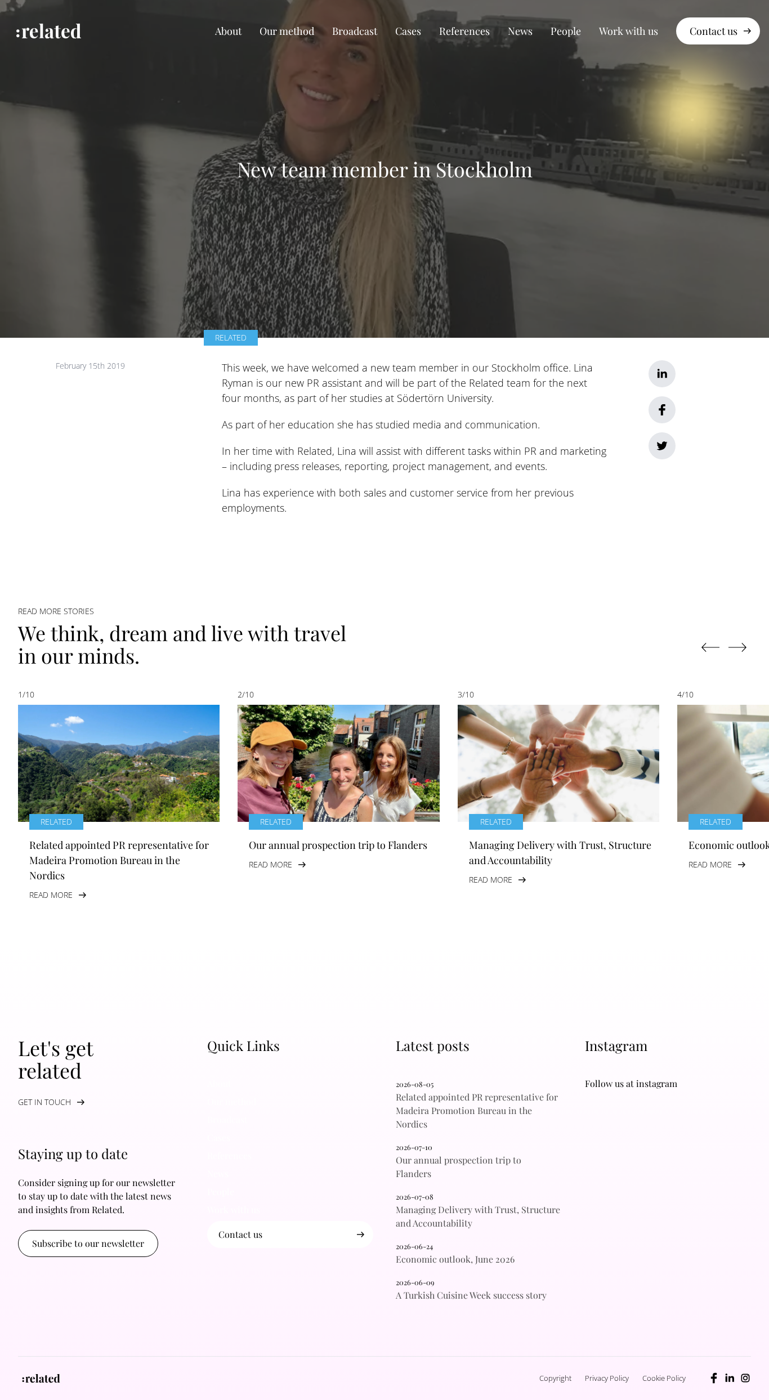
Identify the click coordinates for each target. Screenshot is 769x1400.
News (520, 31)
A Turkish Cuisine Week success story (474, 1295)
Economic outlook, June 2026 (455, 1259)
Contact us (713, 31)
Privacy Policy (607, 1378)
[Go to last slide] (710, 647)
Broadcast (354, 31)
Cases (408, 31)
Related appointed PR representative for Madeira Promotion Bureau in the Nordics (477, 1110)
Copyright (555, 1378)
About (228, 31)
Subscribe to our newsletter (88, 1243)
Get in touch (44, 1102)
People (566, 31)
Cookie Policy (664, 1378)
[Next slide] (737, 647)
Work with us (628, 31)
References (464, 31)
